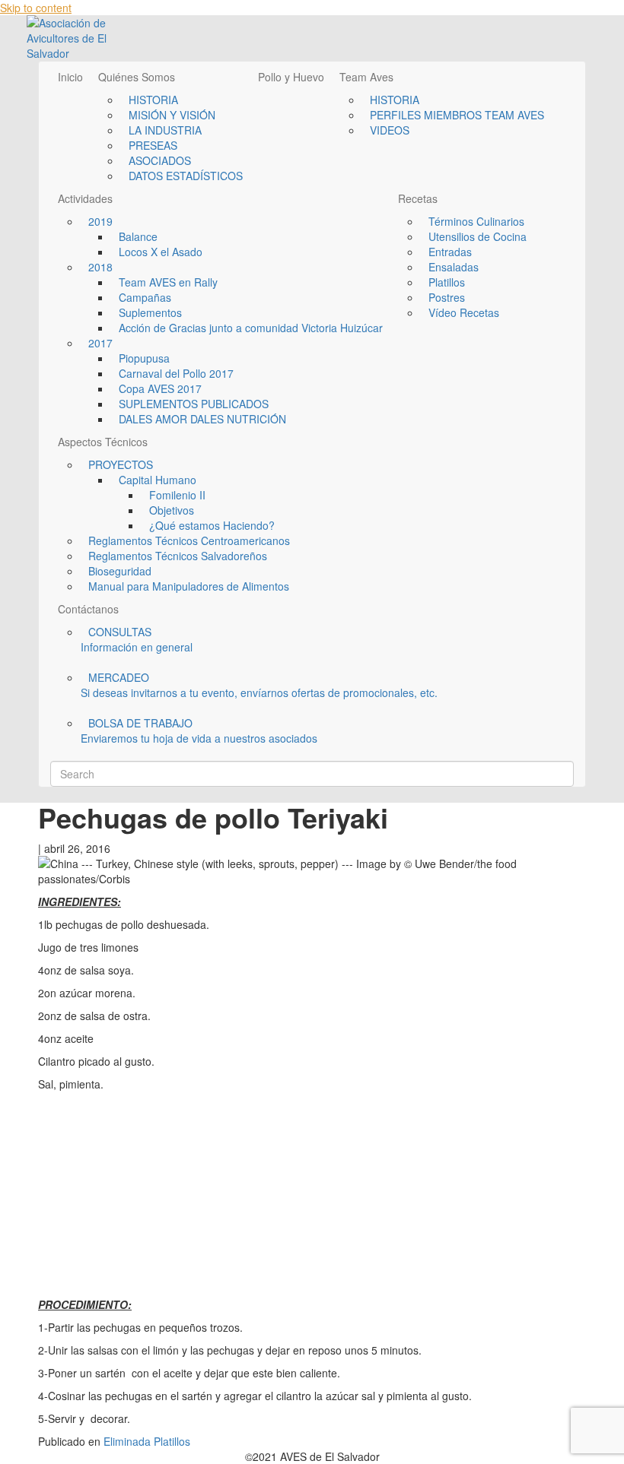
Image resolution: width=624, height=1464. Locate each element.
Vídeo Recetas (463, 312)
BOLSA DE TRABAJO (199, 730)
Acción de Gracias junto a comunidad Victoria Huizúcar (251, 327)
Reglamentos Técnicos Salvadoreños (177, 555)
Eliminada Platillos (146, 1441)
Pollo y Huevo (291, 76)
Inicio (70, 76)
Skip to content (36, 7)
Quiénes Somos (136, 76)
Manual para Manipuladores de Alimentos (188, 586)
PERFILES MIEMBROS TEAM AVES (457, 114)
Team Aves (366, 76)
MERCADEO (259, 685)
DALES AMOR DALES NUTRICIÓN (202, 418)
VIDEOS (389, 130)
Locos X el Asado (160, 251)
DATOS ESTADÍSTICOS (186, 175)
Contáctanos (88, 608)
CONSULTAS (137, 639)
